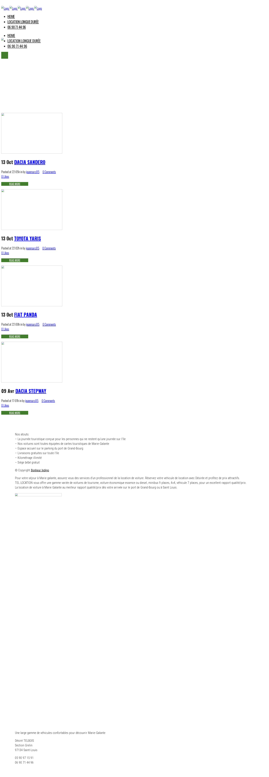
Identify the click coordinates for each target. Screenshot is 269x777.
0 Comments (49, 171)
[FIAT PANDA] (31, 305)
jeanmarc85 (32, 171)
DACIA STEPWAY (30, 390)
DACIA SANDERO (29, 161)
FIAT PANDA (25, 314)
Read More (14, 184)
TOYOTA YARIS (27, 238)
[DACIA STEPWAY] (31, 381)
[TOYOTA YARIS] (31, 228)
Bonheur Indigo (40, 470)
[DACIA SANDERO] (31, 152)
